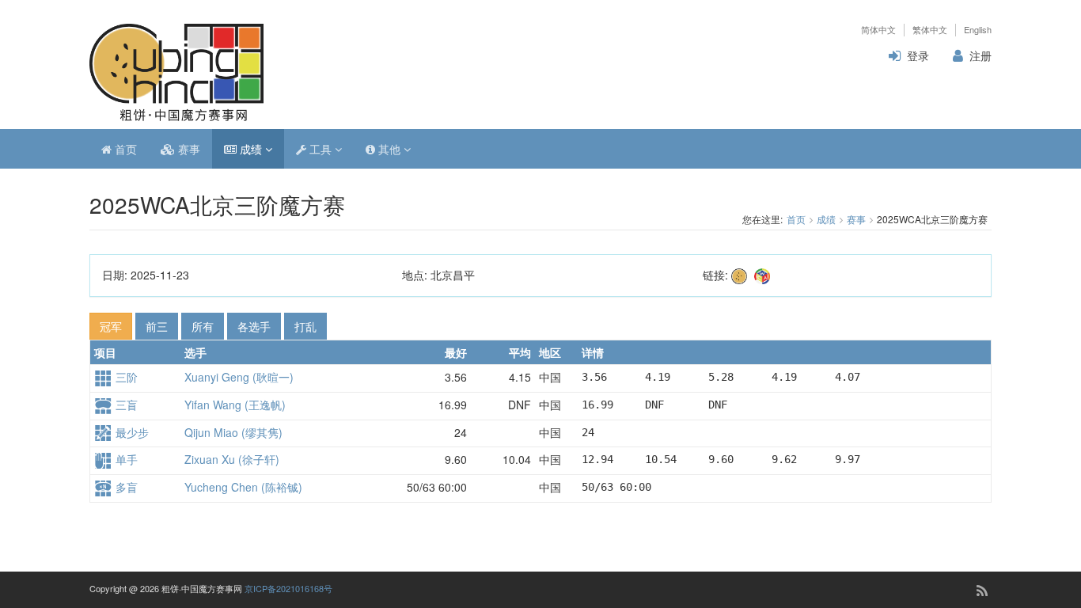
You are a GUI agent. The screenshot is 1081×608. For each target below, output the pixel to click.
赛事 (187, 149)
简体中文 (878, 30)
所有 (203, 326)
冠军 (111, 326)
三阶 (125, 377)
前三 (157, 326)
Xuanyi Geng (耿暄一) (239, 377)
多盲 (125, 487)
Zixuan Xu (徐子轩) (231, 459)
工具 (320, 149)
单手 (125, 459)
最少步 (130, 432)
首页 (124, 149)
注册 (980, 55)
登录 (918, 55)
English (978, 30)
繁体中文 (929, 30)
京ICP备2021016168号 (288, 588)
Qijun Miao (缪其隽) (233, 432)
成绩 (251, 149)
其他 (389, 149)
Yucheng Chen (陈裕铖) (243, 487)
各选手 (254, 326)
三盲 (125, 404)
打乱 (305, 326)
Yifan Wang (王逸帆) (235, 404)
